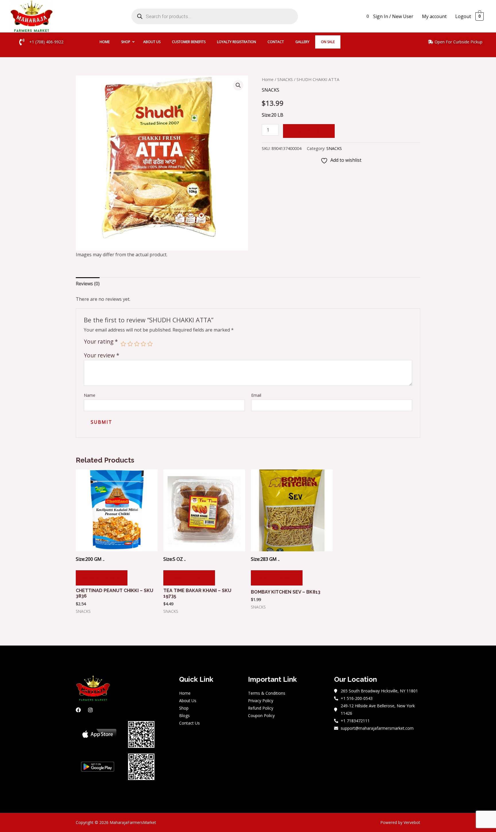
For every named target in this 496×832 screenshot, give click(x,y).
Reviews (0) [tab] (88, 283)
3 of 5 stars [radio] (137, 343)
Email (256, 395)
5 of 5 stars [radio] (150, 343)
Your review (101, 355)
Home (268, 79)
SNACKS (285, 79)
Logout (463, 16)
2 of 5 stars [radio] (130, 343)
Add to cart (308, 131)
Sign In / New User (393, 16)
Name (89, 395)
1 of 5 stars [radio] (123, 343)
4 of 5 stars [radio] (143, 343)
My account (434, 16)
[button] (238, 85)
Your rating (101, 342)
